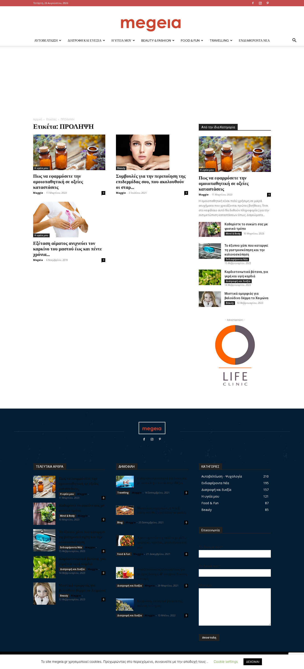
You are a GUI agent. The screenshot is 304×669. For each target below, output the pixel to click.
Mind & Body (233, 233)
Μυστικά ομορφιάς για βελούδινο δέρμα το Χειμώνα (82, 587)
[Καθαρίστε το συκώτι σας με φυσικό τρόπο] (210, 229)
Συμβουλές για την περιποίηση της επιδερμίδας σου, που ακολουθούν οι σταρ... (151, 181)
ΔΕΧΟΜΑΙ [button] (252, 661)
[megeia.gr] (152, 21)
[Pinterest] (267, 3)
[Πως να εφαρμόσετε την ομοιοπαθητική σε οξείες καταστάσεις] (69, 152)
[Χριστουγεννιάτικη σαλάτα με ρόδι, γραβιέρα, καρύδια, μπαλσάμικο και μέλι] (125, 540)
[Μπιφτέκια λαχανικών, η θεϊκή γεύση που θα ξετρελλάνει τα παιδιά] (125, 510)
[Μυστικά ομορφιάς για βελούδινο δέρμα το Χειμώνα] (210, 299)
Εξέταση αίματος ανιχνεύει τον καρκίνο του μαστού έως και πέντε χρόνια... (67, 248)
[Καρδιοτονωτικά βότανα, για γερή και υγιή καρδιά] (210, 277)
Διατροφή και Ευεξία (84, 40)
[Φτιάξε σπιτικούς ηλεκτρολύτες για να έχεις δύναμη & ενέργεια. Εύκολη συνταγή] (125, 573)
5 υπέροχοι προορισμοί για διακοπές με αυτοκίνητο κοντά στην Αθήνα (161, 480)
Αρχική (37, 119)
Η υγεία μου (121, 40)
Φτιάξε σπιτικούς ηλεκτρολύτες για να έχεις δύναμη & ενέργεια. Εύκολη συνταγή (162, 574)
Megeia (38, 260)
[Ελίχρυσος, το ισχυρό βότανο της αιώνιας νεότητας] (125, 604)
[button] (294, 41)
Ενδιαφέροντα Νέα (254, 40)
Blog (120, 522)
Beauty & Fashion (156, 40)
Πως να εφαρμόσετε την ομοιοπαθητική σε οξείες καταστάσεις (58, 181)
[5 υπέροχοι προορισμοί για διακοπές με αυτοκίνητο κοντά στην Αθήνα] (125, 482)
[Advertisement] (152, 84)
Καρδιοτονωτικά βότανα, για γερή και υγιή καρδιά (82, 561)
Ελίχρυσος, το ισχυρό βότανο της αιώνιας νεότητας (159, 603)
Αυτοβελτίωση (46, 40)
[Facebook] (252, 3)
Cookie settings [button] (226, 661)
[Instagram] (260, 3)
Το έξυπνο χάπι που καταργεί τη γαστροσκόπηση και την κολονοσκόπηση (246, 250)
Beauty (121, 168)
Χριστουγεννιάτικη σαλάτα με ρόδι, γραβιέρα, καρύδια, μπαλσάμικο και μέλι (161, 542)
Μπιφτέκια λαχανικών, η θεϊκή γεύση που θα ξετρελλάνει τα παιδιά (161, 510)
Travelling (219, 40)
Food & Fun (190, 40)
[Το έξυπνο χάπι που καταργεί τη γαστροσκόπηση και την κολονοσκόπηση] (210, 251)
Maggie (38, 192)
